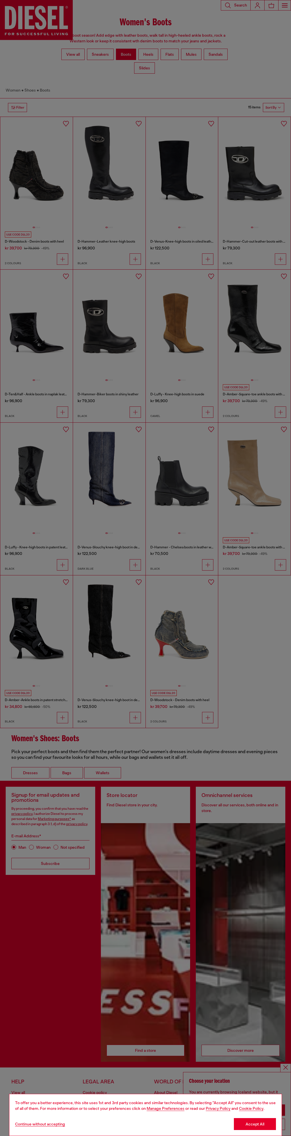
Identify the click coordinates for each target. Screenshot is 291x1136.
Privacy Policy (218, 1108)
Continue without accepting (40, 1124)
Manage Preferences (165, 1108)
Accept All (255, 1124)
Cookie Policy (251, 1108)
